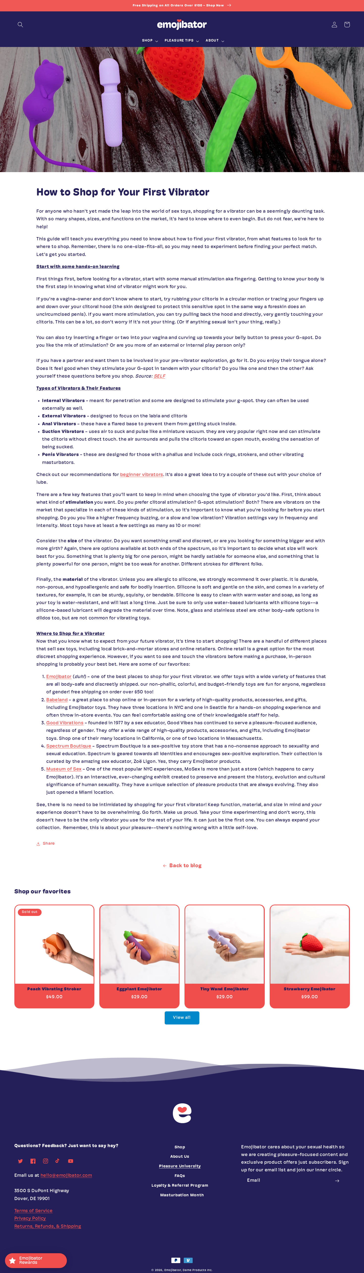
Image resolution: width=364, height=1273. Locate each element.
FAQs (180, 1176)
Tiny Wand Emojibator (224, 989)
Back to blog (185, 865)
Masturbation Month (182, 1195)
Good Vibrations (64, 723)
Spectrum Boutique (68, 746)
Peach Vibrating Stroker (54, 989)
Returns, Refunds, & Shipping (47, 1226)
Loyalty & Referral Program (180, 1186)
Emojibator (59, 677)
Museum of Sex (63, 769)
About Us (179, 1157)
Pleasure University (180, 1166)
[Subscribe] (337, 1180)
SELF (159, 376)
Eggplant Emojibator (139, 989)
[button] (20, 24)
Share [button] (48, 844)
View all (182, 1018)
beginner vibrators (141, 475)
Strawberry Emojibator (310, 989)
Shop (180, 1147)
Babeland (57, 700)
